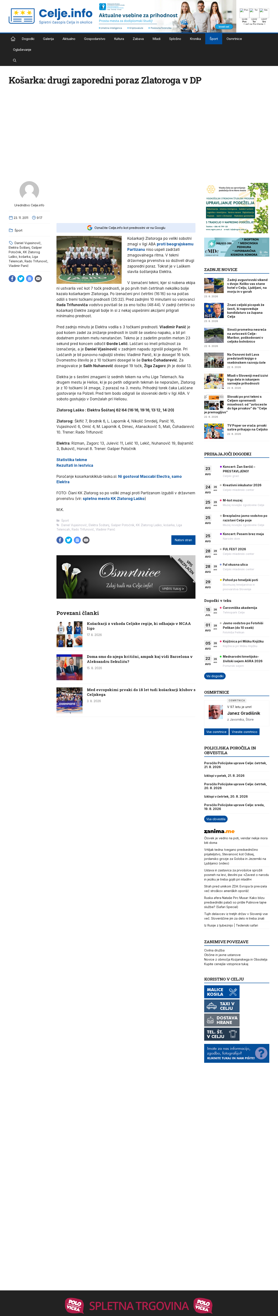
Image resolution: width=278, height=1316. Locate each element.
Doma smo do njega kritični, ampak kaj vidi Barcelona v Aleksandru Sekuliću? (140, 659)
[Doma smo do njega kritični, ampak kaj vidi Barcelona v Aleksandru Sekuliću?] (69, 679)
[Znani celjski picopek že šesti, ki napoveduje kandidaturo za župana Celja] (214, 310)
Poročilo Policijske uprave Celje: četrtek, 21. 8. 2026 (235, 765)
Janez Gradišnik (243, 713)
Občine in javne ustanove (222, 955)
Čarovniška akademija (240, 608)
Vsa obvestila (215, 819)
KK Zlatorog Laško (149, 525)
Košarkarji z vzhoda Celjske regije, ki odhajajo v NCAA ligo (139, 626)
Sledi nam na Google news (29, 278)
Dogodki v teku (217, 600)
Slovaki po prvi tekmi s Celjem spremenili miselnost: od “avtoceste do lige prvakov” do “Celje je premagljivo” (235, 404)
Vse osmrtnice (216, 732)
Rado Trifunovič (36, 261)
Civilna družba (214, 950)
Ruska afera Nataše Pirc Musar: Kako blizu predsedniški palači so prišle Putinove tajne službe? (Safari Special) (235, 902)
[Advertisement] (125, 199)
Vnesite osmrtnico (244, 732)
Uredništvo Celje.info (29, 205)
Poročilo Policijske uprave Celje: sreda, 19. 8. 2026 (234, 807)
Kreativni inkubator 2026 (242, 485)
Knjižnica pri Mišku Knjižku (243, 641)
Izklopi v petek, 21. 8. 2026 (224, 775)
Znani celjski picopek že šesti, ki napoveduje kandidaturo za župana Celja (245, 311)
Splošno (175, 39)
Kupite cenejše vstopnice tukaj (226, 964)
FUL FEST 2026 (234, 549)
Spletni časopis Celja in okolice (13, 38)
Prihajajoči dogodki (227, 454)
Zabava (138, 39)
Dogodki (28, 39)
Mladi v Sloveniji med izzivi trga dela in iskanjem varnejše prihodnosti (247, 379)
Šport (214, 39)
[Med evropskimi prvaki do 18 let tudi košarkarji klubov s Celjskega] (69, 712)
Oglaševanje (22, 50)
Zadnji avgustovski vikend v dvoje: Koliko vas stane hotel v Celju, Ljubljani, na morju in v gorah (247, 286)
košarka (24, 256)
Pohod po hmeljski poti (240, 580)
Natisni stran (183, 540)
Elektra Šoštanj (19, 247)
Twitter (20, 278)
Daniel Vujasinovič (28, 243)
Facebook (12, 278)
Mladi (156, 39)
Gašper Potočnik (122, 525)
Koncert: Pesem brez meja (243, 534)
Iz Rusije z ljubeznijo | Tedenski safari (231, 925)
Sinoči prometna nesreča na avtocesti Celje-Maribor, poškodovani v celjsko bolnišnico (246, 335)
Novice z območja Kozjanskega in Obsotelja (235, 959)
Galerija (48, 39)
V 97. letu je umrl (239, 707)
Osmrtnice (234, 39)
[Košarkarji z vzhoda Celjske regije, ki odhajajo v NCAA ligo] (69, 646)
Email (38, 278)
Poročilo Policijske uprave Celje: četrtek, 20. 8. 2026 (235, 786)
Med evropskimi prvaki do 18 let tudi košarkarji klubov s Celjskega (141, 692)
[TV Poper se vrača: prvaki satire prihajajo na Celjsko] (214, 431)
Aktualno (69, 39)
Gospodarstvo (94, 39)
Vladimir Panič (19, 266)
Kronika (195, 39)
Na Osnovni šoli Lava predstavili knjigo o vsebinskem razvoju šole (246, 358)
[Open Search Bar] (15, 60)
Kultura (119, 39)
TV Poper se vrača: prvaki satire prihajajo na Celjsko (247, 427)
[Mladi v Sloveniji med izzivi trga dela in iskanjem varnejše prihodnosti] (214, 381)
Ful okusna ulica (235, 564)
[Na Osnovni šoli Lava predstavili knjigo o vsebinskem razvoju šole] (214, 360)
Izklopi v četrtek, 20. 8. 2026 (226, 796)
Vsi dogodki (214, 676)
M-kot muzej (232, 500)
